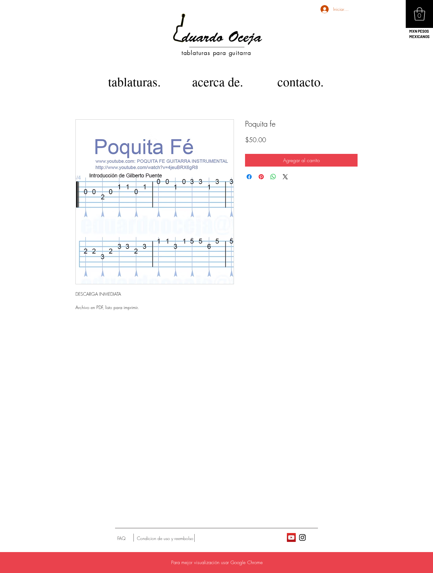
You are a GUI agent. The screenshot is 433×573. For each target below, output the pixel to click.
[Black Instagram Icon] (302, 537)
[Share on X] (285, 177)
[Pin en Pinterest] (261, 177)
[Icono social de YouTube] (291, 537)
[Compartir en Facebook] (249, 177)
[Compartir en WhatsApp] (273, 177)
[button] (419, 14)
